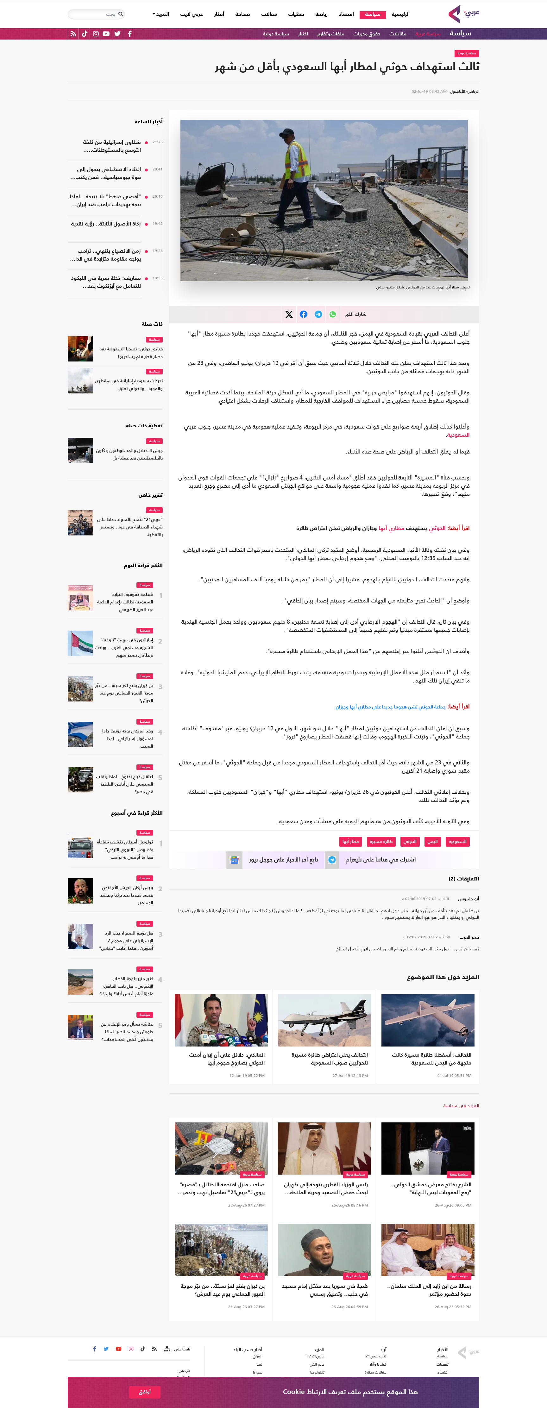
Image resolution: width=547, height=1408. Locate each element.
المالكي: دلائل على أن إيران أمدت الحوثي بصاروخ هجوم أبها (227, 1059)
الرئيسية (398, 14)
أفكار (219, 14)
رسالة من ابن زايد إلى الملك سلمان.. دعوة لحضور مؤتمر (429, 1290)
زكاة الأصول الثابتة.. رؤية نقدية (106, 224)
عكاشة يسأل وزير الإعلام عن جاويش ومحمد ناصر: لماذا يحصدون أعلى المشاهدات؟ (127, 1032)
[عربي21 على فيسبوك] (130, 33)
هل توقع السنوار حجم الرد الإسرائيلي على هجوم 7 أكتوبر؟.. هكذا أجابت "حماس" (126, 941)
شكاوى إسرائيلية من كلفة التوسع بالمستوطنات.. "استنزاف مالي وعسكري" (112, 147)
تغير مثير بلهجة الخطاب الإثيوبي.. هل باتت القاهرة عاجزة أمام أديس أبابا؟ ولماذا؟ (126, 986)
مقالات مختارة (376, 1372)
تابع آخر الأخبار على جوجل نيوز (283, 860)
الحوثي (437, 528)
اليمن (433, 841)
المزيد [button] (162, 14)
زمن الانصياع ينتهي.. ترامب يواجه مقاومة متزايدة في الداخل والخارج (104, 256)
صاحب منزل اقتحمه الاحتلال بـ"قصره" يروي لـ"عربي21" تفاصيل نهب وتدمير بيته (222, 1189)
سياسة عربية (428, 34)
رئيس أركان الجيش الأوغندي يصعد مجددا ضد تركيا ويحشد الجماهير (126, 895)
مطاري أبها (392, 528)
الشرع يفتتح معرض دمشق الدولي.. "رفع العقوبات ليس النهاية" (431, 1188)
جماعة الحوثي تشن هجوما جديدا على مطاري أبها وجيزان (391, 706)
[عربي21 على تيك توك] (84, 33)
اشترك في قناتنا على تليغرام (381, 860)
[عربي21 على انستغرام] (95, 33)
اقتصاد (346, 14)
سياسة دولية (276, 34)
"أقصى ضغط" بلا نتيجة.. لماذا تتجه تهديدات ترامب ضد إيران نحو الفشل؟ (105, 201)
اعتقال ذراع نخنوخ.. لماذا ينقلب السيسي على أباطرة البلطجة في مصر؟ (124, 784)
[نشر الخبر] (289, 314)
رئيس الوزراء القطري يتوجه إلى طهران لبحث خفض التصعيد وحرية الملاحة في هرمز (326, 1189)
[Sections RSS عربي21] (166, 1349)
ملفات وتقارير (330, 34)
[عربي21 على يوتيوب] (106, 33)
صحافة (243, 14)
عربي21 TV (315, 1356)
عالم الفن (317, 1364)
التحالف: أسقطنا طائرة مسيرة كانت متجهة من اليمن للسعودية (431, 1059)
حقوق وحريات (367, 34)
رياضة (322, 14)
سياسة (372, 14)
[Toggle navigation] (120, 14)
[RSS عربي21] (73, 33)
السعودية (458, 435)
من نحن (184, 1370)
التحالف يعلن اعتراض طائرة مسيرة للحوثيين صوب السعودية (330, 1059)
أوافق (145, 1392)
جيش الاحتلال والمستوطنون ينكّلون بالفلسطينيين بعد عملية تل (129, 454)
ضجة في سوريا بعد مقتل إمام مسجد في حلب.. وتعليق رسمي (325, 1290)
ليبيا (259, 1364)
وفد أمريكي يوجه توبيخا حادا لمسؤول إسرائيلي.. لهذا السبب (127, 739)
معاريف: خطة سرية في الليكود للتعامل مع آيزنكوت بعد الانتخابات (106, 283)
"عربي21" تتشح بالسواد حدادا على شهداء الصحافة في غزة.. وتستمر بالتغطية (130, 527)
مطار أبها (351, 841)
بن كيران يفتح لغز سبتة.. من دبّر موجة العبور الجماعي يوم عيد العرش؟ (223, 1290)
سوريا (257, 1372)
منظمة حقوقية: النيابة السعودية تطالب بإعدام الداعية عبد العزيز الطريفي (125, 602)
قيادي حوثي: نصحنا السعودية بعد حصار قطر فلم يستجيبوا (131, 353)
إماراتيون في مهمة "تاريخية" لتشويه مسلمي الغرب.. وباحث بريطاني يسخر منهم (124, 648)
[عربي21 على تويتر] (117, 33)
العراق (257, 1356)
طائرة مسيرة (381, 841)
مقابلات (398, 34)
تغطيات (296, 14)
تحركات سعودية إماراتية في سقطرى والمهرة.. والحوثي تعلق (129, 385)
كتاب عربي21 (376, 1356)
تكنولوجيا (317, 1372)
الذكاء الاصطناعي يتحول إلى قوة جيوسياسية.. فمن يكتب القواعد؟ (108, 174)
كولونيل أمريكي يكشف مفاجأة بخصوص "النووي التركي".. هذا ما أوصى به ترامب (125, 850)
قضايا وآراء (378, 1364)
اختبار (303, 34)
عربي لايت (191, 14)
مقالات (269, 14)
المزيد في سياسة (461, 1105)
